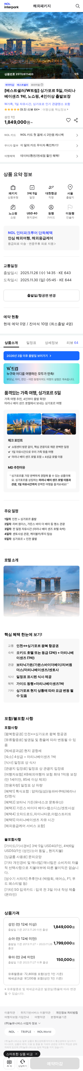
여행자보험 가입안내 (16, 1017)
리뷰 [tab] (72, 343)
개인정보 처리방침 (67, 1012)
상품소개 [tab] (11, 343)
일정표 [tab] (31, 343)
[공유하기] (76, 120)
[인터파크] (9, 6)
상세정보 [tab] (51, 343)
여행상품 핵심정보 (54, 109)
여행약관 (40, 1017)
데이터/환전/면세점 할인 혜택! (39, 155)
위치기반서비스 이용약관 (35, 1012)
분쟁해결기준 (59, 1017)
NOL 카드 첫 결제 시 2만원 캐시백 (42, 134)
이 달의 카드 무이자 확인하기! (39, 145)
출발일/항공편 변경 (41, 295)
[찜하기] (68, 120)
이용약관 (9, 1012)
